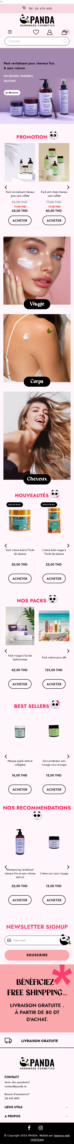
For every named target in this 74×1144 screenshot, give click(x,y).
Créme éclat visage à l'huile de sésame (54, 552)
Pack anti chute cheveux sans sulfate (54, 194)
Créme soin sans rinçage (54, 873)
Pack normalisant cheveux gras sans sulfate (20, 194)
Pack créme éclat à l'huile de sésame (20, 552)
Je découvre (12, 92)
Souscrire (37, 955)
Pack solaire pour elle (54, 657)
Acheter (20, 220)
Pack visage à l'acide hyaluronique (20, 657)
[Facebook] (29, 1128)
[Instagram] (40, 1128)
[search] (65, 41)
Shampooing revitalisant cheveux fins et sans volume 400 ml (20, 873)
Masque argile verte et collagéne (20, 763)
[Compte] (50, 32)
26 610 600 (13, 8)
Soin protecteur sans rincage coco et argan (54, 763)
